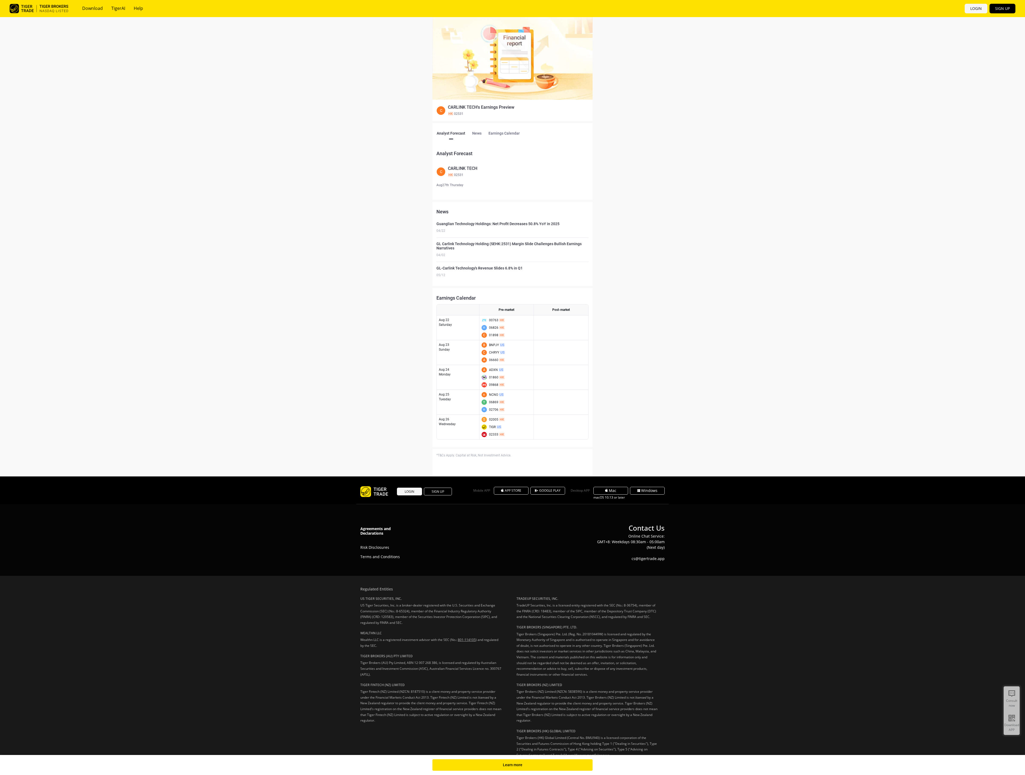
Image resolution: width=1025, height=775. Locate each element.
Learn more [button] (512, 765)
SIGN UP (1002, 8)
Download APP (1011, 727)
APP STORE (513, 490)
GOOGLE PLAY (550, 490)
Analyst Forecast (451, 133)
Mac (612, 490)
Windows (649, 490)
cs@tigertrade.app (648, 558)
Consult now (1011, 703)
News (477, 133)
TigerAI (118, 8)
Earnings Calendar (504, 133)
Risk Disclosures (374, 547)
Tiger (39, 8)
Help (138, 8)
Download (92, 8)
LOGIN (976, 8)
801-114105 (467, 639)
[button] (512, 110)
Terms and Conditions (380, 556)
